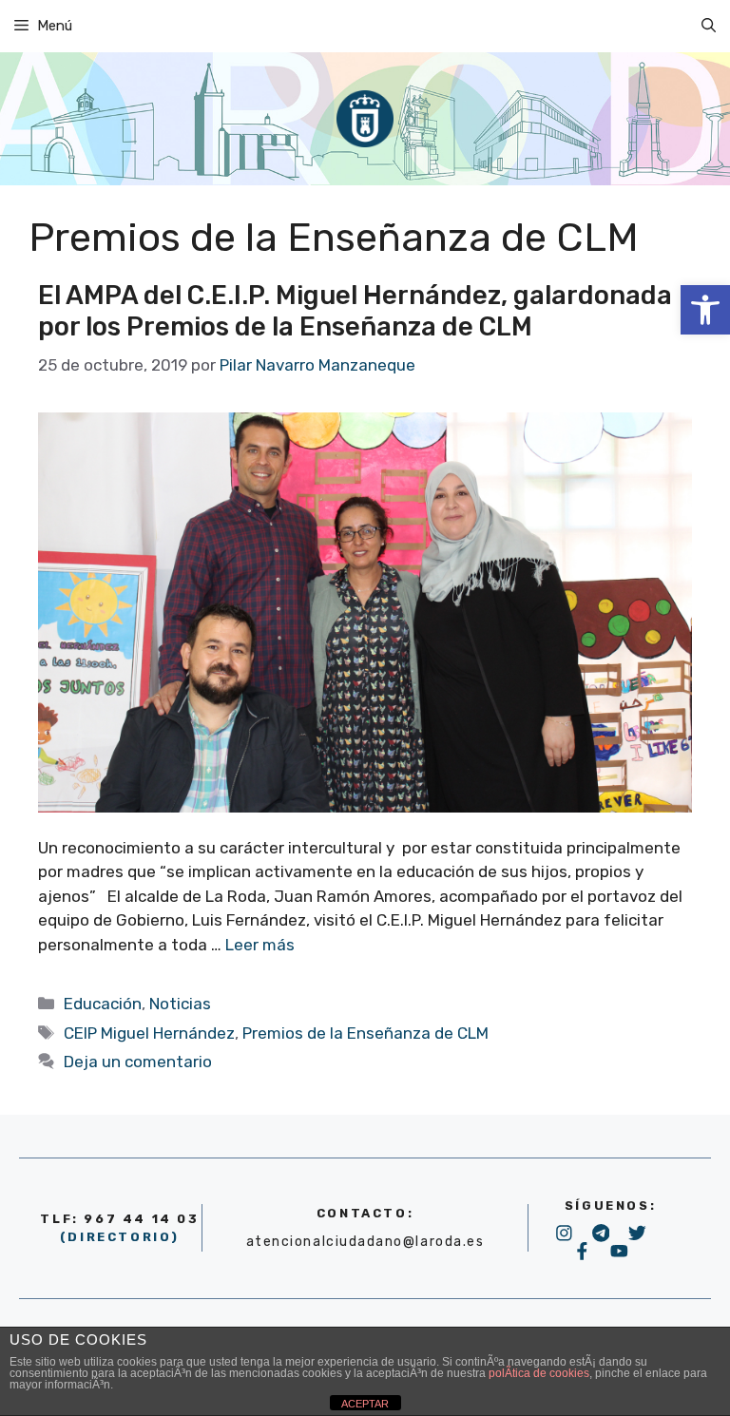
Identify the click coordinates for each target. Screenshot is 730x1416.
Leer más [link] (260, 944)
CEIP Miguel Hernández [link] (149, 1033)
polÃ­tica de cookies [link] (539, 1373)
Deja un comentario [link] (138, 1061)
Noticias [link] (180, 1003)
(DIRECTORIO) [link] (120, 1237)
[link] (705, 310)
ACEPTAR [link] (365, 1403)
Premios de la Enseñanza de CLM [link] (365, 1033)
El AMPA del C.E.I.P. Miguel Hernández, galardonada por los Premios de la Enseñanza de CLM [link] (355, 311)
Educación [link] (103, 1003)
